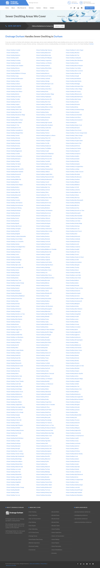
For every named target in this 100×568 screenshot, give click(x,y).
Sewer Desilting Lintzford (43, 190)
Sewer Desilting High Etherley (74, 81)
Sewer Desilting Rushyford (73, 290)
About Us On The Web (11, 565)
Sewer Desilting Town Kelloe (74, 68)
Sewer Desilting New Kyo (13, 371)
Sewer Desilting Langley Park (14, 477)
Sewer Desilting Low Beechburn (15, 337)
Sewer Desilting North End (13, 102)
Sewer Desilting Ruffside (13, 303)
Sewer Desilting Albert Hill (13, 192)
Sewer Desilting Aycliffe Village (45, 332)
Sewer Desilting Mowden (43, 477)
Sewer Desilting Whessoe (43, 376)
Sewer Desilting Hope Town (14, 280)
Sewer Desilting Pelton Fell (43, 138)
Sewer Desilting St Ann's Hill (14, 420)
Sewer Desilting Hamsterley (44, 495)
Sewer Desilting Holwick (13, 306)
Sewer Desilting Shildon (43, 389)
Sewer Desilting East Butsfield (74, 114)
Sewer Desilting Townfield (43, 161)
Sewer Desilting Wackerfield (14, 474)
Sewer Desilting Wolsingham (14, 293)
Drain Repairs (32, 525)
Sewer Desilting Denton (43, 120)
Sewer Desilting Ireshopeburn (14, 156)
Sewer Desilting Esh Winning (14, 208)
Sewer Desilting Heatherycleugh (75, 485)
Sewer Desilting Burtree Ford (44, 446)
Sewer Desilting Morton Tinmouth (45, 373)
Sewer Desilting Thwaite (43, 296)
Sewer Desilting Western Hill (74, 73)
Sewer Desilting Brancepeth (74, 213)
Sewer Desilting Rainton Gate (14, 376)
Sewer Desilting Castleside (73, 239)
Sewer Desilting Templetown (14, 89)
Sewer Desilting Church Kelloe (14, 239)
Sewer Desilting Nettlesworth (44, 487)
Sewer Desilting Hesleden (13, 257)
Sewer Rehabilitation (57, 549)
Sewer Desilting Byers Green (44, 270)
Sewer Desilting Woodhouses (74, 177)
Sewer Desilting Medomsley (44, 55)
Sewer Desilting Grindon (73, 63)
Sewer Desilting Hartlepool (73, 402)
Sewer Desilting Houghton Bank (75, 140)
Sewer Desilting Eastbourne (74, 337)
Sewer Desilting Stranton (43, 285)
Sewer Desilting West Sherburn (74, 309)
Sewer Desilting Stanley (43, 112)
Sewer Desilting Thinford (43, 133)
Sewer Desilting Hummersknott (74, 120)
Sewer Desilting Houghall (73, 249)
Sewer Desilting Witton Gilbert (44, 485)
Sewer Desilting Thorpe (43, 358)
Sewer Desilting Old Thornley (14, 340)
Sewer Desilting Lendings (73, 169)
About (13, 8)
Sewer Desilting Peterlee (43, 438)
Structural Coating (33, 546)
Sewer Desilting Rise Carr (73, 386)
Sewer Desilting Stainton (43, 303)
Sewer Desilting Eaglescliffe (74, 430)
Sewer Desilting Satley (12, 301)
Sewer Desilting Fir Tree (13, 125)
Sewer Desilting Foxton (43, 71)
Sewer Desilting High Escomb (14, 316)
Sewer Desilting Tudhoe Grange (74, 135)
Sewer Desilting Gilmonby (13, 138)
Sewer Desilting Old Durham (14, 309)
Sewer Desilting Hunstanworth (74, 301)
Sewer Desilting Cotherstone (44, 228)
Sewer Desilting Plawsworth (14, 363)
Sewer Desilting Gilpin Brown (14, 226)
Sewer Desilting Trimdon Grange (15, 453)
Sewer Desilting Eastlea (13, 492)
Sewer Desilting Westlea (73, 360)
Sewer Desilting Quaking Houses (15, 430)
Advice (45, 8)
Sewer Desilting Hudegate (43, 226)
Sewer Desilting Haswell (43, 337)
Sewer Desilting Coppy (13, 76)
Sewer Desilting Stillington (73, 428)
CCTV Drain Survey (34, 532)
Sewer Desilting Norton (72, 477)
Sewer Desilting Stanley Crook (74, 125)
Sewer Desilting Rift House (14, 378)
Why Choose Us (21, 8)
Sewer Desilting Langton (13, 104)
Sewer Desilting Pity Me (43, 461)
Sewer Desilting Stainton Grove (15, 391)
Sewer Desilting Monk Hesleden (15, 171)
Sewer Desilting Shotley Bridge (74, 223)
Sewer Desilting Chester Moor (44, 482)
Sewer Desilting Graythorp (43, 86)
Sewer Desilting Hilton (12, 347)
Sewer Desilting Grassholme (74, 433)
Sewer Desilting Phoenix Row (14, 298)
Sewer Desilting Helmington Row (75, 86)
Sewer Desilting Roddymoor (44, 146)
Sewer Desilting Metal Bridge (14, 459)
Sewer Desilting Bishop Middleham (16, 296)
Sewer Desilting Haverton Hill (44, 99)
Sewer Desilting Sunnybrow (73, 153)
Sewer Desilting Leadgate (73, 381)
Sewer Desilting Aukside (73, 355)
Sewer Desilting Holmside (73, 407)
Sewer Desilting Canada (73, 464)
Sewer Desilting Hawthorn (43, 65)
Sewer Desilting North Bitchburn (15, 438)
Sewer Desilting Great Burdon (74, 347)
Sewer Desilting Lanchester (73, 443)
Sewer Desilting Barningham (44, 451)
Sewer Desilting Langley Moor (14, 404)
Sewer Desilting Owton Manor (14, 91)
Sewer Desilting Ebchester (73, 104)
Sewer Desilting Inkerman (13, 213)
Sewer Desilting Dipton (72, 329)
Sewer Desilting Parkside (73, 469)
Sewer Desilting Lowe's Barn (74, 275)
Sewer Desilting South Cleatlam (15, 65)
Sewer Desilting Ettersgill (13, 448)
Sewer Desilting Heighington (44, 96)
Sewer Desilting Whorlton (73, 52)
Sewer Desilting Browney (13, 146)
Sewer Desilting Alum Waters (14, 122)
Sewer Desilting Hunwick (13, 275)
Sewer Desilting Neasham (13, 55)
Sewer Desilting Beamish (13, 140)
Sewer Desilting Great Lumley (44, 474)
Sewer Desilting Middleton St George (16, 73)
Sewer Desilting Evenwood (43, 221)
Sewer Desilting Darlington (13, 311)
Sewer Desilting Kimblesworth (44, 179)
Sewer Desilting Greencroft (44, 353)
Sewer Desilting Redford (43, 345)
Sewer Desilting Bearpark (13, 290)
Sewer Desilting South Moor (74, 117)
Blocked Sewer (55, 518)
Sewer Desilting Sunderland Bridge (75, 109)
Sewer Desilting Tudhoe (43, 290)
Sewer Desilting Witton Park (74, 138)
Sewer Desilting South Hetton (44, 262)
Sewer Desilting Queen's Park (74, 143)
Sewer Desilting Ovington (73, 371)
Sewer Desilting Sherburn (43, 236)
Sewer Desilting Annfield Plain (14, 334)
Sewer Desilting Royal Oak (13, 358)
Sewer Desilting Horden (43, 371)
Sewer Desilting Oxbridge (43, 81)
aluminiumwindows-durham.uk (82, 512)
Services (31, 8)
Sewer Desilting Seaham (73, 459)
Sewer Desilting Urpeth (13, 58)
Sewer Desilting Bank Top (43, 187)
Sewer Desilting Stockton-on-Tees (16, 314)
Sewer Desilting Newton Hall (44, 252)
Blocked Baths (55, 512)
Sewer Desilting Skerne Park (14, 112)
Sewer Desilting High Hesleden (74, 492)
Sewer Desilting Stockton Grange (15, 487)
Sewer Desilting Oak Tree (73, 55)
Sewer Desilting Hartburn (13, 422)
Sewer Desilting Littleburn (43, 171)
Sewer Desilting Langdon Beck (44, 174)
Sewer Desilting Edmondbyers (14, 461)
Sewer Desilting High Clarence (44, 50)
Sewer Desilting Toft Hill (73, 187)
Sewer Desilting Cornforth (43, 241)
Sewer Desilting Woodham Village (45, 94)
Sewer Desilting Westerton (43, 109)
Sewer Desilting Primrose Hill (44, 158)
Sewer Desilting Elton (72, 233)
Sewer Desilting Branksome (74, 394)
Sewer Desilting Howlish (43, 130)
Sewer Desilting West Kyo (73, 197)
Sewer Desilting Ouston (13, 218)
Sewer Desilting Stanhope (73, 226)
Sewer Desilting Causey (73, 440)
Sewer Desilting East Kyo (73, 208)
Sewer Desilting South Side (14, 384)
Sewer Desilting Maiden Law (74, 192)
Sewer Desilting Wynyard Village (75, 378)
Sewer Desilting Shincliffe (43, 456)
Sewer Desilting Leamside (73, 487)
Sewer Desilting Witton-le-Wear (45, 107)
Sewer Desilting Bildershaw (44, 311)
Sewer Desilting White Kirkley (44, 68)
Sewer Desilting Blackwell (13, 215)
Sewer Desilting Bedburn (73, 280)
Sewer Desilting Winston (13, 68)
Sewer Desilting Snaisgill (73, 76)
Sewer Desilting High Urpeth (14, 479)
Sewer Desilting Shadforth (13, 355)
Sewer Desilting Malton (13, 197)
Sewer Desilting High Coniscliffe (15, 169)
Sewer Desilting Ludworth (43, 355)
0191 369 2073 (75, 3)
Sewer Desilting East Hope (14, 96)
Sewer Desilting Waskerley (73, 202)
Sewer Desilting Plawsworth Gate (45, 177)
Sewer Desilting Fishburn (73, 195)
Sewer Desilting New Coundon (15, 451)
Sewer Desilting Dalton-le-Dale (44, 231)
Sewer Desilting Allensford (43, 459)
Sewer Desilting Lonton (13, 254)
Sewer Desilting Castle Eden (44, 127)
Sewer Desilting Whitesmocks (74, 94)
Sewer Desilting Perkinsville (73, 272)
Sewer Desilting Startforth (43, 368)
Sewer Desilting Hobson (73, 270)
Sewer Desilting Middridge (43, 472)
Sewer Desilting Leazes (72, 319)
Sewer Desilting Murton (13, 182)
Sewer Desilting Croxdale (13, 440)
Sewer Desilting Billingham (73, 303)
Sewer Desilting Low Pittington (44, 378)
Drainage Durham (16, 513)
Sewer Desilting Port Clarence (44, 422)
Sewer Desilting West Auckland (45, 125)
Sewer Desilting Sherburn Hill (44, 448)
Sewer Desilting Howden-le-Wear (75, 298)
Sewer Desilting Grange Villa (44, 415)
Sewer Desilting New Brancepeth (75, 200)
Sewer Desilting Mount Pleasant (75, 65)
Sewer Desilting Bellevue (43, 283)
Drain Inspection (33, 515)
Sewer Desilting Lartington (14, 353)
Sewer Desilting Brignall (13, 223)
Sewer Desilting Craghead (43, 259)
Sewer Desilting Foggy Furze (14, 329)
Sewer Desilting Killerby (72, 342)
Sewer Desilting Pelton (42, 360)
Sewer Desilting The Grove (43, 490)
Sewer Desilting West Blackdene (75, 60)
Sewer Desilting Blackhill (13, 490)
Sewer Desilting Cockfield (43, 363)
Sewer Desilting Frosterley (13, 60)
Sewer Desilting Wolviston (13, 252)
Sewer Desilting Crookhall (13, 50)
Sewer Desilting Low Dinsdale (44, 114)
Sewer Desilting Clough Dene (44, 402)
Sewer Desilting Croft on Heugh (15, 412)
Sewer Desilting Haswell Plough (74, 490)
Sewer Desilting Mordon (13, 94)
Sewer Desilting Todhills (13, 485)
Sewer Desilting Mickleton (43, 208)
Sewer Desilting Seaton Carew (74, 350)
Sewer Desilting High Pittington (15, 425)
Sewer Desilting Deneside (43, 246)
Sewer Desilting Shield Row (44, 412)
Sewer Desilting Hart (12, 435)
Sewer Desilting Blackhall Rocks (75, 96)
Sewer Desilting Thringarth (43, 140)
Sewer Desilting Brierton (13, 221)
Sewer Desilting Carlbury (13, 81)
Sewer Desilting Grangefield (73, 314)
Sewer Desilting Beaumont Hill (14, 396)
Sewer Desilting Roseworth (14, 174)
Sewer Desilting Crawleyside (74, 58)
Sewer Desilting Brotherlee (14, 210)
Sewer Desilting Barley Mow (14, 249)
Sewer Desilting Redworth (73, 422)
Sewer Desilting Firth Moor (73, 451)
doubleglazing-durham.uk (81, 515)
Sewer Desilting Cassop (73, 425)
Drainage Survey (33, 536)
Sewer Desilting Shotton (73, 102)
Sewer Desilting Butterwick (73, 236)
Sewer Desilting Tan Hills (43, 143)
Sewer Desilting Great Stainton (74, 218)
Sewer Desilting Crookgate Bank (75, 479)
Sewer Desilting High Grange (74, 99)
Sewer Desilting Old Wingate (44, 334)
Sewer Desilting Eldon (42, 347)
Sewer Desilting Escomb (73, 244)
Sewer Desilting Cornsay (73, 324)
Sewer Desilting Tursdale (13, 99)
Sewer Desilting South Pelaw (44, 409)
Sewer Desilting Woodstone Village (16, 114)
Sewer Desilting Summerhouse (15, 205)
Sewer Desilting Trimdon (13, 135)
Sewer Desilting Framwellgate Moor (16, 246)
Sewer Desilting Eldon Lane (44, 215)
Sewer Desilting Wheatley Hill (44, 293)
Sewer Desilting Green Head (74, 278)
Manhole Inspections (34, 543)
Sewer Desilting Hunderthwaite (44, 288)
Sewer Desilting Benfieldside (74, 78)
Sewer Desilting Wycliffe (13, 231)
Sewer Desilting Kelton (13, 373)
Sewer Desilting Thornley (73, 267)
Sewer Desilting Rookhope (14, 443)
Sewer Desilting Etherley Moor (14, 464)
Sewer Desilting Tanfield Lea (74, 472)
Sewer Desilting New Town (14, 327)
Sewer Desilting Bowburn (43, 386)
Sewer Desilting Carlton (72, 376)
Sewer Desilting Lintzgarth (43, 254)
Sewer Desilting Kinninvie (73, 358)
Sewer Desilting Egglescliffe (74, 332)
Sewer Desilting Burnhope (73, 241)
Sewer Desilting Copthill (73, 438)
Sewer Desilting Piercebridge (44, 420)
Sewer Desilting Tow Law (13, 495)
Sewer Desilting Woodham (43, 205)
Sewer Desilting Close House (74, 130)
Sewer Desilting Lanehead (43, 78)
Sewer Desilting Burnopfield (44, 394)
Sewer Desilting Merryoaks (43, 417)
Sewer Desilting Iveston (13, 270)
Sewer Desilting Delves (42, 327)
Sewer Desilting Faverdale (13, 262)
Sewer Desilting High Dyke (73, 466)
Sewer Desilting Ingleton (13, 117)
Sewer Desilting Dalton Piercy (44, 275)
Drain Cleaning (32, 512)
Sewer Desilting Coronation (73, 327)
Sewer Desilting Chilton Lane (14, 109)
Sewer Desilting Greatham (73, 179)
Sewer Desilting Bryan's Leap (44, 164)
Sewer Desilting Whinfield (73, 368)
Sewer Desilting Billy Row (73, 205)
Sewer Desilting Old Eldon (13, 177)
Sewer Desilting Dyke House (74, 311)
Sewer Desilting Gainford (73, 446)
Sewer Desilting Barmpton (73, 127)
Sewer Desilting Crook (72, 456)
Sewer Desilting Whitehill (43, 316)
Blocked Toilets (56, 525)
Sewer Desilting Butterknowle (44, 156)
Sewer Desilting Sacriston (73, 296)
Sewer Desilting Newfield (43, 381)
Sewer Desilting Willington (73, 182)
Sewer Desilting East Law (73, 228)
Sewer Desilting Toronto (73, 254)
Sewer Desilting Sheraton (73, 363)
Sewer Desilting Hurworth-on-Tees (75, 210)
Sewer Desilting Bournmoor (44, 213)
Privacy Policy (44, 563)
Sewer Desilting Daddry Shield (14, 386)
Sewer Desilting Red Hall (13, 166)
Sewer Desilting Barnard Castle (15, 365)
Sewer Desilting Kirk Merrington (15, 78)
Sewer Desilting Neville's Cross (44, 324)
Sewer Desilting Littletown (43, 218)
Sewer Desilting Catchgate (14, 228)
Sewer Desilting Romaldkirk (14, 107)
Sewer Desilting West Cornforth (75, 71)
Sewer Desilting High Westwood (75, 474)
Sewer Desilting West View (43, 102)
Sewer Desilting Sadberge (13, 285)
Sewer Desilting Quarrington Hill (15, 267)
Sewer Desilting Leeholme (73, 190)
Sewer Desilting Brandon (43, 233)
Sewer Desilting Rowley (43, 399)
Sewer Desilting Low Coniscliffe (15, 241)
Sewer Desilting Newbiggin (73, 83)
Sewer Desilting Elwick (12, 52)
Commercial (32, 549)
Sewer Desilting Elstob (42, 91)
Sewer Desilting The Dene (43, 469)
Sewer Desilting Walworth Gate (15, 466)
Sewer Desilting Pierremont (44, 244)
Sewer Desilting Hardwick (73, 112)
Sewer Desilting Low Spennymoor (75, 435)
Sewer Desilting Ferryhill (73, 316)
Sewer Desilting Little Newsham (45, 306)
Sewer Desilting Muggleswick (14, 151)
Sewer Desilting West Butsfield (74, 215)
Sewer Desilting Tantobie (13, 368)
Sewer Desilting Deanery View (74, 389)
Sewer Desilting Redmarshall (14, 86)
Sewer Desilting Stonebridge (14, 259)
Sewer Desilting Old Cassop (74, 91)
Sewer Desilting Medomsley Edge (45, 433)
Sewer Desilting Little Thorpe (44, 184)
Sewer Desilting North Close (44, 202)
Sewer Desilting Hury (42, 464)
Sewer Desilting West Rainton (14, 319)
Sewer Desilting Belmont (43, 73)
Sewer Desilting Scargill (43, 151)
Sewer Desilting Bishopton (14, 158)
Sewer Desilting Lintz (42, 272)
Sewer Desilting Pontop (43, 319)
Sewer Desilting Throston (73, 420)
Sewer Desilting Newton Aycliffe (75, 373)
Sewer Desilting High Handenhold (15, 456)
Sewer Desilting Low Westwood (45, 384)
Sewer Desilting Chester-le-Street (75, 257)
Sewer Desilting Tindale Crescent (75, 171)
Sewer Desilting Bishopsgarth (44, 309)
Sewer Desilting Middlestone (74, 345)
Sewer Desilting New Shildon (14, 402)
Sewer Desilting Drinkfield (13, 428)
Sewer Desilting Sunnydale (14, 63)
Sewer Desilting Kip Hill (13, 345)
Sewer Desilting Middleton (73, 184)
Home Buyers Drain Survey (36, 539)
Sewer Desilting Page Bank (43, 440)
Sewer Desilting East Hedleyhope (45, 153)
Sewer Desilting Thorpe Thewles (15, 381)
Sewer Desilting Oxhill (42, 443)
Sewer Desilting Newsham (73, 353)
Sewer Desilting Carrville (73, 259)
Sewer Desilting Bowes (13, 324)
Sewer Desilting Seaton (43, 200)
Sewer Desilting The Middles (44, 148)
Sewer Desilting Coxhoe (73, 482)
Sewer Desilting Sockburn (13, 83)
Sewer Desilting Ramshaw (43, 117)
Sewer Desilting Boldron (13, 187)
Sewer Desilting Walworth (43, 466)
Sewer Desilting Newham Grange (45, 365)
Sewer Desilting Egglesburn (14, 148)
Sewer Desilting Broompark (73, 293)
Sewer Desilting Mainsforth (44, 52)
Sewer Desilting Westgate (73, 404)
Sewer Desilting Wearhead (43, 479)
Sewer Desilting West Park (14, 472)
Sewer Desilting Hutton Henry (44, 197)
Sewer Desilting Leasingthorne (15, 130)
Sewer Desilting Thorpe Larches (75, 288)
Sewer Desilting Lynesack (73, 409)
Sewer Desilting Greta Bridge (14, 389)
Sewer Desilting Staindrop (13, 321)
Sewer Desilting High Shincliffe (44, 314)
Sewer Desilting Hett (72, 417)
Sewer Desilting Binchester (14, 360)
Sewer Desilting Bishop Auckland (75, 399)
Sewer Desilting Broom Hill (14, 127)
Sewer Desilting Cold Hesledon (44, 210)
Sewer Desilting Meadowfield (74, 415)
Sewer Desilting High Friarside (44, 122)
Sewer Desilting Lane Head (73, 221)
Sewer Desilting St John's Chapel (75, 50)
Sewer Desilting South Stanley (44, 76)
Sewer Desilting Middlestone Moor (45, 278)
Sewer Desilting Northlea (73, 161)
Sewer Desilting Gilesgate (73, 265)
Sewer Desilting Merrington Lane (45, 83)
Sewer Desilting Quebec (73, 283)
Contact (52, 8)
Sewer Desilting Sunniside (13, 143)
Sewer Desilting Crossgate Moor (75, 166)
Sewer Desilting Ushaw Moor (44, 89)
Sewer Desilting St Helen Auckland (45, 329)
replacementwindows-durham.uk (83, 522)
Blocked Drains (55, 515)
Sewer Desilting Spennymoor (44, 453)
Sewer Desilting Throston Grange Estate (77, 133)
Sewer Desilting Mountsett (14, 195)
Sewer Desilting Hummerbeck (74, 262)
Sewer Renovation (56, 546)
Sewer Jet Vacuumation (58, 536)
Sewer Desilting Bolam (13, 278)
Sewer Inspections (56, 532)
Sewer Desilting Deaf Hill (13, 71)
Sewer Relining (55, 539)
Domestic (54, 553)
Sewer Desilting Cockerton (73, 246)
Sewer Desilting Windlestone (14, 394)
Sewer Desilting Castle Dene (44, 104)
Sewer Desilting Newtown (73, 461)
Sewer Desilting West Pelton (44, 342)
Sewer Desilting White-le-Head (15, 120)
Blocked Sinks (55, 522)
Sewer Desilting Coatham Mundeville (16, 236)
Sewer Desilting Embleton (13, 342)
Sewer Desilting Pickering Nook (45, 169)
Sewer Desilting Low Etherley (44, 63)
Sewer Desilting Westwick (43, 239)
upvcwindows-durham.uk (81, 518)
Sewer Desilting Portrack (13, 190)
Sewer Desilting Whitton (73, 448)
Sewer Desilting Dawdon (13, 288)
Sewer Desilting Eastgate (13, 415)
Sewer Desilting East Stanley (74, 148)
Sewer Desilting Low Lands (14, 469)
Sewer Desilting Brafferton (73, 146)
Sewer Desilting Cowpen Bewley (15, 350)
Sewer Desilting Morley (72, 107)
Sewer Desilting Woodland (43, 340)
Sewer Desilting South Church (74, 231)
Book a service (90, 7)
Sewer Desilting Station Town (44, 435)
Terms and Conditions (35, 563)
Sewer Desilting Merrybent (13, 446)
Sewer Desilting (56, 529)
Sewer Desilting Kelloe (72, 412)
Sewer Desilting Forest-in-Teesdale (46, 404)
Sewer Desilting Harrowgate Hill (74, 396)
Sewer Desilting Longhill (13, 332)
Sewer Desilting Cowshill (13, 153)
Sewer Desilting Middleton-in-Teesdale (46, 249)
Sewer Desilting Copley (43, 321)
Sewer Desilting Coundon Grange (15, 283)
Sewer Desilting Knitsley (73, 306)
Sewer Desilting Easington (73, 164)
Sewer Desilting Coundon (13, 200)
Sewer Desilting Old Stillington (44, 58)
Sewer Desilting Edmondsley (44, 298)
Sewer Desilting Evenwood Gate (45, 430)
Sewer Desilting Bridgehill (13, 233)
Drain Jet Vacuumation (35, 518)
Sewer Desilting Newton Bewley (75, 453)
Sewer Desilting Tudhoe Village (74, 89)
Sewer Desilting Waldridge (43, 267)
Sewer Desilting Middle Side (14, 179)
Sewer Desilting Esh (72, 122)
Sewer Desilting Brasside (73, 285)
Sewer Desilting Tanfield (73, 384)
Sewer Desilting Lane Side (13, 417)
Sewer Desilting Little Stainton (14, 202)
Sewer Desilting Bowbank (73, 158)
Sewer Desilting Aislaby (72, 321)
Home (7, 8)
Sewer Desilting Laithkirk (43, 166)
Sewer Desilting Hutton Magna (15, 184)
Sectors (38, 8)
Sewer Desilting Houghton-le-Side (75, 365)
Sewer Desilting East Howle (14, 433)
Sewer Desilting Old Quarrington (75, 340)
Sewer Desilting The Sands (14, 164)
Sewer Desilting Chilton (43, 192)
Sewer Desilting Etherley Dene (44, 492)
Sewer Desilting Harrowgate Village (16, 407)
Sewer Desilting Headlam (73, 156)
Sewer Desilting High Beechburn (45, 265)
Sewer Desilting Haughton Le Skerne (46, 135)
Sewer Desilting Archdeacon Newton (46, 428)
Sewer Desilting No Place (43, 407)
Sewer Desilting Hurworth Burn (15, 409)
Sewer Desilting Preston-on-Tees (45, 425)
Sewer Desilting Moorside (43, 280)
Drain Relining (32, 522)
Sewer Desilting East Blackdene (74, 495)
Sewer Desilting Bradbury (43, 301)
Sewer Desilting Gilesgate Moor (15, 133)
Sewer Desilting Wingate (13, 272)
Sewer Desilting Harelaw (13, 244)
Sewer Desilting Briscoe (13, 399)
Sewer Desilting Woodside (73, 174)
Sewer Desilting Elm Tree (43, 195)
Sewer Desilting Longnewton (44, 60)
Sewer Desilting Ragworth (73, 151)
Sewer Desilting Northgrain (43, 223)
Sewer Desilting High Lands (14, 265)
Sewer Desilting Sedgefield (14, 482)
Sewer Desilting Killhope (73, 391)
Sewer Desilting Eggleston (73, 334)
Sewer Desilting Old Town (73, 252)
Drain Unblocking (33, 529)
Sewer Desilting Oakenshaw (44, 391)
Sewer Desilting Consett (43, 182)
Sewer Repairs (55, 543)
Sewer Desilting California (43, 257)
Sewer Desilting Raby (42, 350)
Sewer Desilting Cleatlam (13, 161)
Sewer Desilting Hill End (43, 396)
